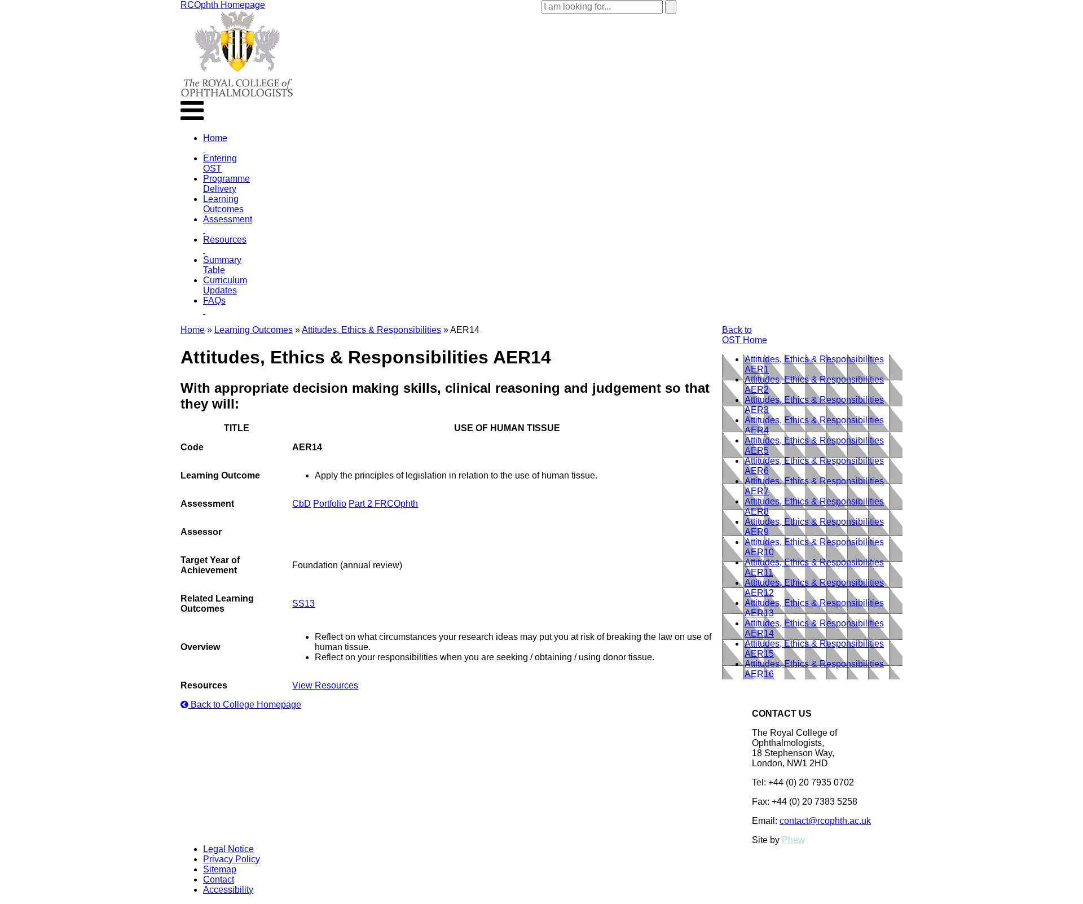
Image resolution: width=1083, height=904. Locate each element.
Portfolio (329, 503)
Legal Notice (228, 849)
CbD (301, 503)
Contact (218, 879)
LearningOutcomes (223, 204)
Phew (793, 840)
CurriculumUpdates (225, 285)
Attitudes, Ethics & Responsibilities (371, 330)
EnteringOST (220, 163)
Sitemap (219, 869)
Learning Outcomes (253, 330)
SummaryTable (222, 265)
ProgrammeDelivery (226, 184)
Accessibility (228, 889)
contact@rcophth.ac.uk (825, 821)
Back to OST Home (744, 335)
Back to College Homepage (244, 704)
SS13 (303, 603)
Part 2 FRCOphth (383, 503)
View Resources (325, 685)
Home (192, 330)
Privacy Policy (231, 859)
